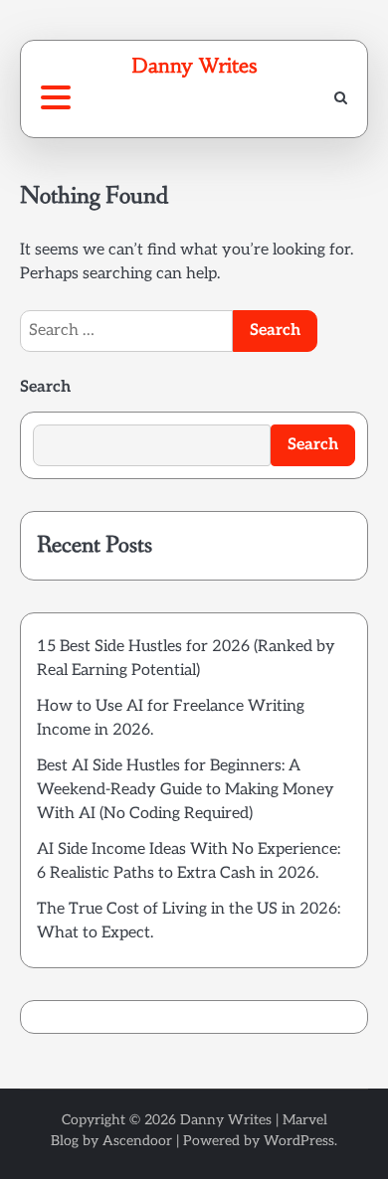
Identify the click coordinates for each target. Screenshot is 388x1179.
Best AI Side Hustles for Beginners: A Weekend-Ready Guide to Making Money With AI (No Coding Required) (185, 790)
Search (45, 387)
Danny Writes (194, 65)
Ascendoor (137, 1140)
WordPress (299, 1140)
